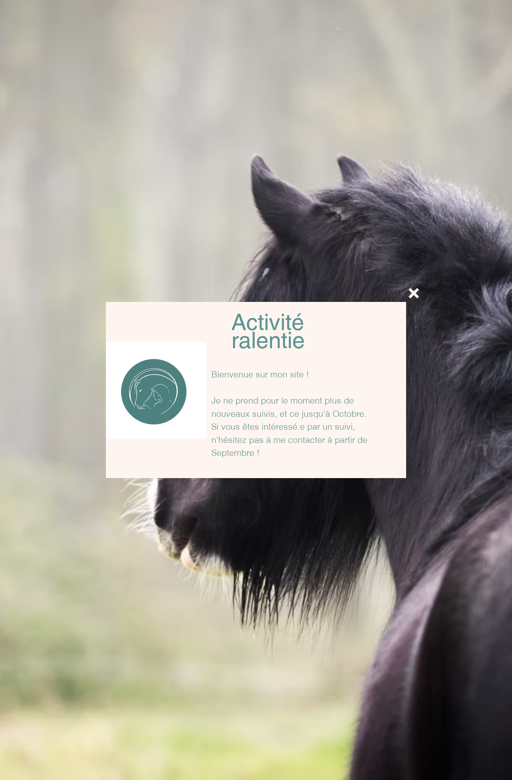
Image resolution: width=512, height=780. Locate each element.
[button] (414, 293)
